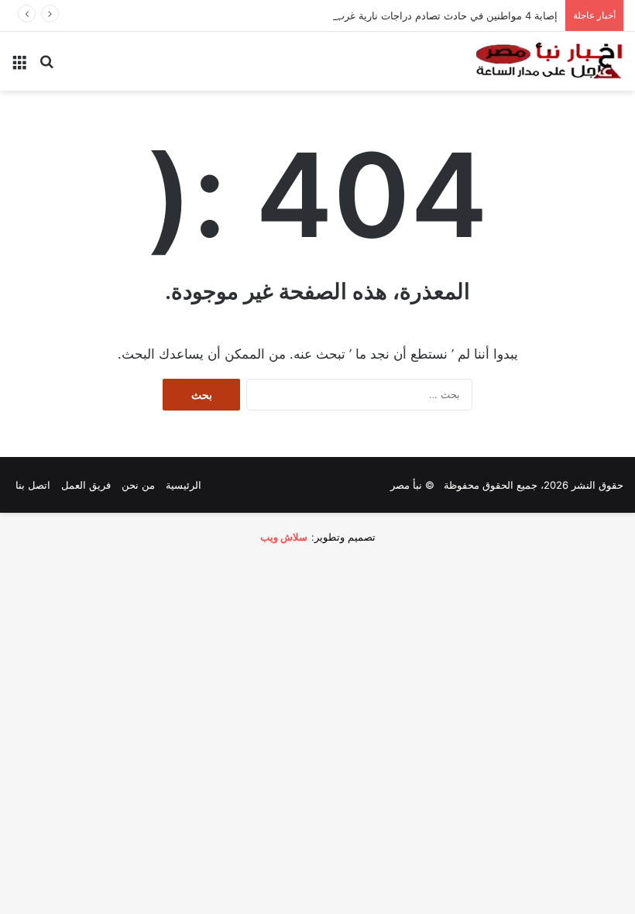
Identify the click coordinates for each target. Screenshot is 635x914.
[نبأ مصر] (549, 61)
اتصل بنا (32, 485)
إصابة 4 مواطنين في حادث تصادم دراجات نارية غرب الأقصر (431, 15)
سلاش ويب (283, 537)
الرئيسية (183, 485)
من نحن (138, 485)
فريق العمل (86, 485)
